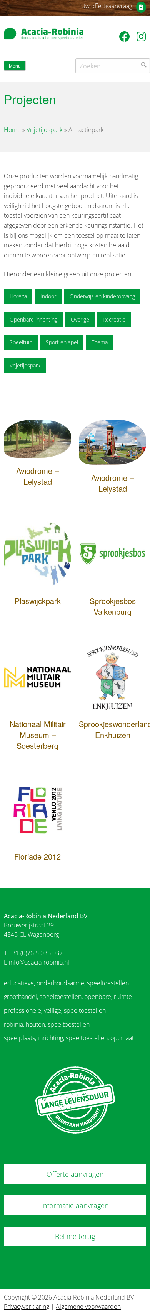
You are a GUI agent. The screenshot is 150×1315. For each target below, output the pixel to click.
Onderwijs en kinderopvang (102, 296)
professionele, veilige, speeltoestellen (55, 1010)
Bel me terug (75, 1236)
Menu (15, 66)
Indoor (48, 296)
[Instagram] (141, 36)
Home (12, 129)
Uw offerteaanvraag (106, 6)
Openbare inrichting (33, 319)
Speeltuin (21, 342)
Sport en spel (62, 342)
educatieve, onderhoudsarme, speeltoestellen (66, 983)
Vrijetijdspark (45, 129)
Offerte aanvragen (75, 1174)
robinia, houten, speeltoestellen (47, 1024)
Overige (80, 319)
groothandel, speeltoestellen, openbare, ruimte (68, 996)
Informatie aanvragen (75, 1205)
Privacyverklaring (26, 1306)
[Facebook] (126, 36)
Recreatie (114, 319)
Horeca (18, 296)
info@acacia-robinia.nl (39, 962)
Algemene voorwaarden (88, 1306)
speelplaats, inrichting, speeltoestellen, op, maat (69, 1038)
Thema (100, 342)
